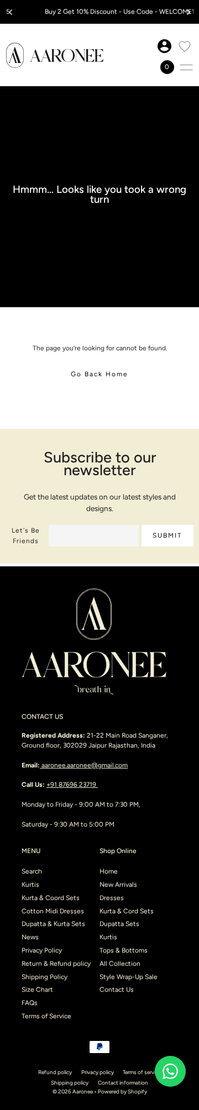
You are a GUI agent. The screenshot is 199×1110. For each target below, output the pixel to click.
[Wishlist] (184, 46)
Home (109, 871)
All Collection (120, 963)
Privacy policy (97, 1072)
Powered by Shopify (122, 1091)
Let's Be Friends (26, 536)
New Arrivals (118, 884)
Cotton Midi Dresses (53, 911)
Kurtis (30, 884)
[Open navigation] (186, 67)
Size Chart (37, 989)
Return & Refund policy (56, 963)
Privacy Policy (42, 950)
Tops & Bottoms (124, 950)
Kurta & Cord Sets (127, 911)
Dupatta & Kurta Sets (53, 924)
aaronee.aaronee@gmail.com (84, 765)
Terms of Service (46, 1016)
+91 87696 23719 (72, 784)
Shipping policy (69, 1083)
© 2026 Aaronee (73, 1091)
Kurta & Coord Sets (51, 898)
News (30, 937)
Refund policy (55, 1072)
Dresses (112, 898)
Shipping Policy (44, 977)
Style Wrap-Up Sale (129, 977)
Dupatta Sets (119, 924)
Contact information (123, 1083)
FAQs (30, 1003)
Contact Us (117, 989)
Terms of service (142, 1072)
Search (32, 871)
